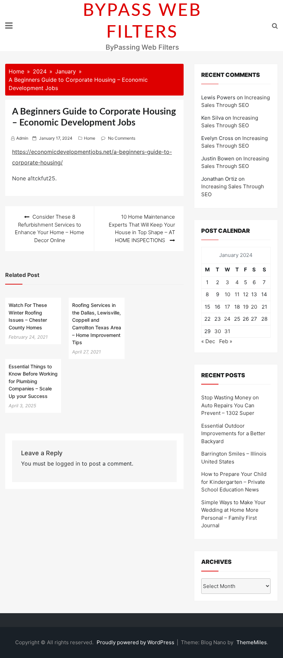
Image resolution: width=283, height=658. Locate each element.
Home (89, 138)
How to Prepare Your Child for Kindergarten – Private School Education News (233, 482)
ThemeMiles (251, 642)
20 (254, 306)
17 (227, 306)
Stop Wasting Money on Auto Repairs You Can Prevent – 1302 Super (230, 405)
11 (237, 294)
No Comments (121, 138)
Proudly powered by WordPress (136, 642)
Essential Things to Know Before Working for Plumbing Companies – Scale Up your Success (33, 381)
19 (245, 306)
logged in (68, 463)
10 (227, 294)
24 (227, 319)
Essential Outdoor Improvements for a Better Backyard (233, 433)
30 (217, 331)
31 (227, 331)
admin (22, 138)
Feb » (225, 341)
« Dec (208, 341)
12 (245, 294)
